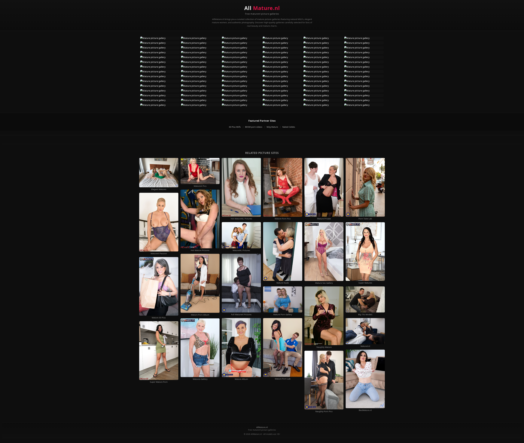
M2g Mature (273, 127)
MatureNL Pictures (241, 250)
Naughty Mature (324, 347)
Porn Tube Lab (365, 218)
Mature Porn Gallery (282, 314)
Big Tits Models (365, 314)
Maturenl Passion (159, 253)
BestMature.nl (365, 410)
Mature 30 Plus (159, 317)
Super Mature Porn (159, 382)
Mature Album (241, 379)
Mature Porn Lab (283, 379)
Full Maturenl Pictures (241, 314)
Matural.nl (365, 346)
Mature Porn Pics (283, 218)
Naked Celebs (288, 127)
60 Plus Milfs (235, 127)
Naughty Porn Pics (324, 411)
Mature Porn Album (200, 315)
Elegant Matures (158, 189)
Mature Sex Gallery (324, 283)
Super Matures (365, 283)
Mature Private (324, 218)
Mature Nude (282, 283)
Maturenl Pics (200, 186)
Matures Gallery (200, 379)
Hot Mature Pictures (200, 250)
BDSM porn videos (254, 127)
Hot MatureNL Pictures (241, 218)
